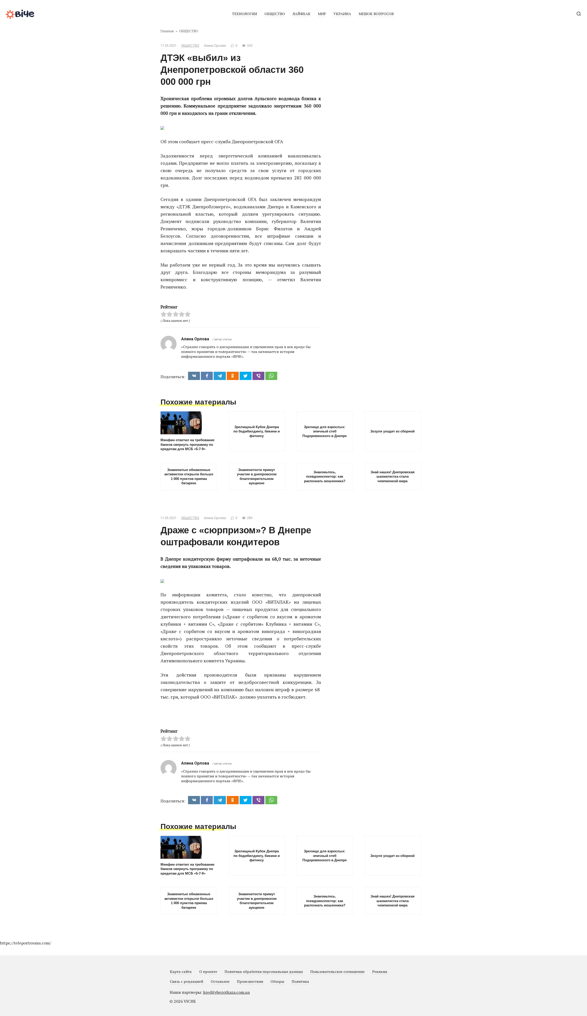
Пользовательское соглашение (337, 971)
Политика (300, 981)
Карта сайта (181, 971)
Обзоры (277, 981)
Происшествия (250, 981)
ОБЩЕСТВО (274, 13)
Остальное (220, 981)
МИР (322, 13)
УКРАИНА (342, 13)
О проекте (208, 971)
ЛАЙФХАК (301, 13)
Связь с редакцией (186, 981)
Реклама (379, 971)
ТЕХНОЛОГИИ (244, 13)
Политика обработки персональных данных (263, 971)
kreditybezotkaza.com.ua (226, 992)
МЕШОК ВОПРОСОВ (376, 13)
